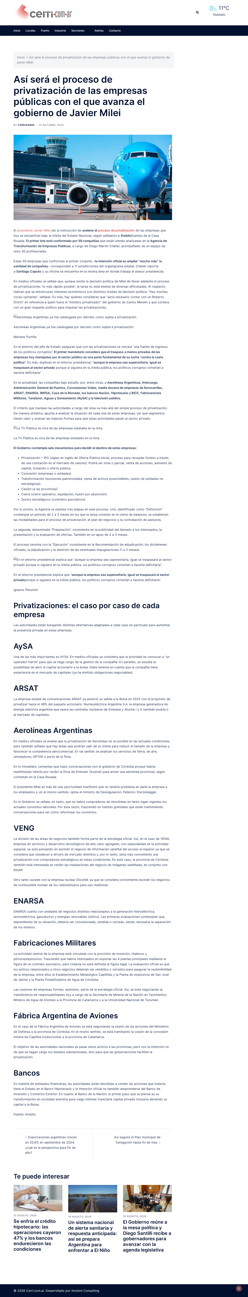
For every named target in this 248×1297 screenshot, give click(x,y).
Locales (30, 30)
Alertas (99, 30)
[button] (197, 12)
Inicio (17, 30)
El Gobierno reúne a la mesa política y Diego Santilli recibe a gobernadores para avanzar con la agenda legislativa (147, 1236)
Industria (60, 30)
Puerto (45, 30)
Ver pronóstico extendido (219, 18)
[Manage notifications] (239, 1288)
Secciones (77, 30)
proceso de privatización (116, 230)
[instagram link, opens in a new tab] (232, 1291)
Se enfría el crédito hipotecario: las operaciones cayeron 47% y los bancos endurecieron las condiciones (37, 1235)
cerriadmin (26, 124)
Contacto (115, 30)
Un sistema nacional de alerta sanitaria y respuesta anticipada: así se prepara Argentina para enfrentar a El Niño (92, 1236)
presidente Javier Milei (33, 230)
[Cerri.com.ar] (43, 12)
